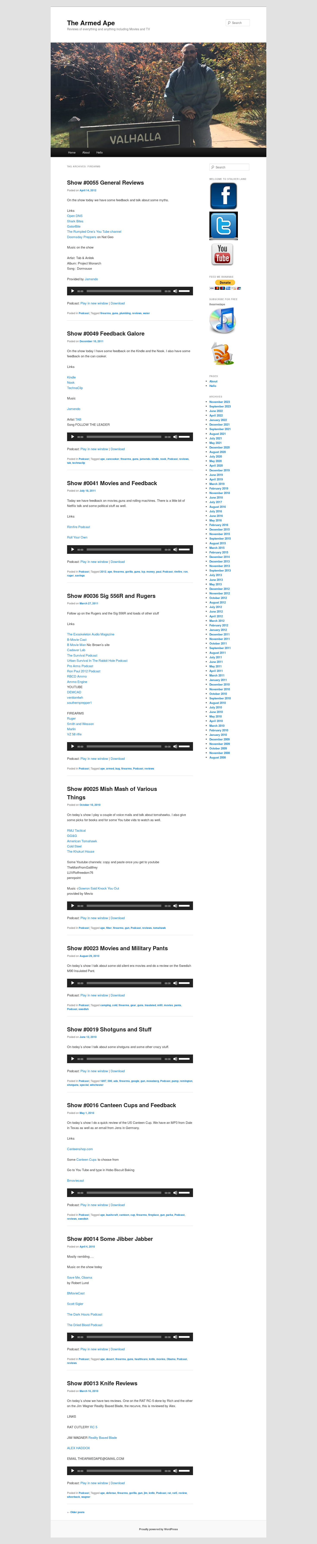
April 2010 (216, 721)
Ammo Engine (77, 681)
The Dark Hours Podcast (84, 1314)
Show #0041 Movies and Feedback (112, 483)
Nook (71, 382)
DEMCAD (74, 692)
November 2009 (219, 744)
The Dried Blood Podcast (84, 1324)
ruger (70, 575)
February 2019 (218, 488)
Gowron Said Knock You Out (98, 888)
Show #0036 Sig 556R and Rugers (111, 596)
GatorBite (73, 226)
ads (115, 1081)
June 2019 (216, 475)
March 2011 (216, 675)
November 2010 (219, 689)
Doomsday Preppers (81, 236)
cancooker (112, 459)
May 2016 (215, 520)
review (183, 1493)
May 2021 (215, 443)
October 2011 (218, 643)
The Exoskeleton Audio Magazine (90, 634)
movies (168, 1005)
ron (186, 571)
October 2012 (218, 598)
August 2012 (217, 602)
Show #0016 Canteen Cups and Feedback (121, 1105)
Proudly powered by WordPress (158, 1529)
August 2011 (217, 653)
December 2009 (219, 739)
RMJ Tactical (76, 830)
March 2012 (216, 621)
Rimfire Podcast (78, 526)
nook (163, 459)
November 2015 (219, 534)
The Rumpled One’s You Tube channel (94, 231)
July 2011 (215, 657)
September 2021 (220, 429)
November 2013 (219, 566)
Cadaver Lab (76, 650)
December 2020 (219, 447)
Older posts (76, 1512)
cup (132, 1215)
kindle (155, 459)
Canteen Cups (86, 1159)
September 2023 (220, 406)
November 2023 (219, 402)
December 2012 (219, 589)
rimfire (178, 571)
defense (111, 1493)
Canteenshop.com (80, 1149)
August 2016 (217, 507)
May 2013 (215, 584)
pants (177, 1005)
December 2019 (219, 470)
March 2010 (216, 726)
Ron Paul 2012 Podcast (83, 671)
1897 (103, 1081)
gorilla (129, 571)
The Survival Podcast (82, 655)
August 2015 (217, 543)
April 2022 (216, 415)
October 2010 (218, 694)
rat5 (174, 1493)
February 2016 (218, 525)
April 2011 (216, 671)
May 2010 (215, 716)
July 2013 (215, 575)
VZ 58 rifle (74, 734)
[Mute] (175, 291)
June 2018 (216, 497)
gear (133, 1005)
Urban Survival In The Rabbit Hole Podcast (97, 660)
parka (169, 1215)
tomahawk (159, 928)
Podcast (84, 313)
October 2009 (218, 748)
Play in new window (94, 303)
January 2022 (218, 420)
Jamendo (91, 279)
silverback (73, 1497)
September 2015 (220, 538)
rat (169, 1493)
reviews (137, 313)
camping (105, 1005)
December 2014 (219, 557)
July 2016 (215, 511)
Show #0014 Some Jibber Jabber (110, 1239)
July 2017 (215, 502)
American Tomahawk (82, 841)
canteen (124, 1215)
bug (117, 768)
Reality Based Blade (102, 1437)
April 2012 (216, 616)
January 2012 (218, 630)
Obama (171, 1359)
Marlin (71, 729)
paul (158, 571)
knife (152, 1359)
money (150, 571)
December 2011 (219, 634)
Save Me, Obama (79, 1277)
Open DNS (75, 215)
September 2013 (220, 570)
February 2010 (218, 730)
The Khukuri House (80, 851)
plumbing (125, 313)
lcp (143, 571)
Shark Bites (75, 221)
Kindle (71, 377)
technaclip (78, 463)
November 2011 (219, 639)
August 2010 (217, 703)
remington (186, 1081)
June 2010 (216, 712)
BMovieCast (76, 1293)
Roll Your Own (77, 537)
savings (80, 575)
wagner (85, 1497)
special (84, 1085)
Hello (99, 152)
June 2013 (216, 580)
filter (109, 928)
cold (114, 1005)
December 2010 (219, 684)
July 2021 (215, 438)
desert (110, 1359)
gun (127, 928)
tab (69, 463)
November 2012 (219, 593)
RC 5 (93, 1427)
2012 (103, 571)
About (86, 152)
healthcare (141, 1359)
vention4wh (75, 697)
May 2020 (215, 461)
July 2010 (215, 707)
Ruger (71, 718)
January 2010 (218, 735)
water (146, 313)
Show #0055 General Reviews (105, 182)
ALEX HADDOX (78, 1448)
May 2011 (215, 666)
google (135, 1081)
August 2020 (217, 452)
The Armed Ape (91, 22)
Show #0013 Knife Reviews (102, 1383)
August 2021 (217, 434)
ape (102, 459)
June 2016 (216, 516)
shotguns (72, 1085)
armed (110, 768)
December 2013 (219, 561)
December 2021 (219, 424)
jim (146, 1493)
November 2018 (219, 493)
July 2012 (215, 607)
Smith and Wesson (80, 723)
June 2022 (216, 411)
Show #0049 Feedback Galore (105, 333)
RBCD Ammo (77, 676)
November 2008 (219, 753)
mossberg (152, 1081)
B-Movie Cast (76, 639)
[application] (130, 291)
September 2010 (220, 698)
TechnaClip (75, 387)
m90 (160, 1005)
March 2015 (216, 548)
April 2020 (216, 465)
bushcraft (112, 1215)
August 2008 (217, 757)
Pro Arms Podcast (80, 666)
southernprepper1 (79, 702)
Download (118, 303)
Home (71, 152)
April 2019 (216, 479)
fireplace (153, 1215)
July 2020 (215, 456)
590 (110, 1081)
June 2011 (216, 662)
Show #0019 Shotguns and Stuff (109, 1029)
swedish (83, 1009)
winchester (97, 1085)
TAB (78, 419)
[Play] (73, 291)
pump (175, 1081)
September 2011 (220, 648)
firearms (105, 313)
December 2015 (219, 529)
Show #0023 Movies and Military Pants (117, 948)
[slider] (185, 291)
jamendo (145, 459)
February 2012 (218, 625)
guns (115, 313)
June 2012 (216, 611)
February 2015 (218, 552)
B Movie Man (76, 644)
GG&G (72, 835)
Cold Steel (74, 846)
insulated (150, 1005)
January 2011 (218, 680)
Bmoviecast (75, 1180)
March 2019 (216, 484)
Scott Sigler (75, 1303)
